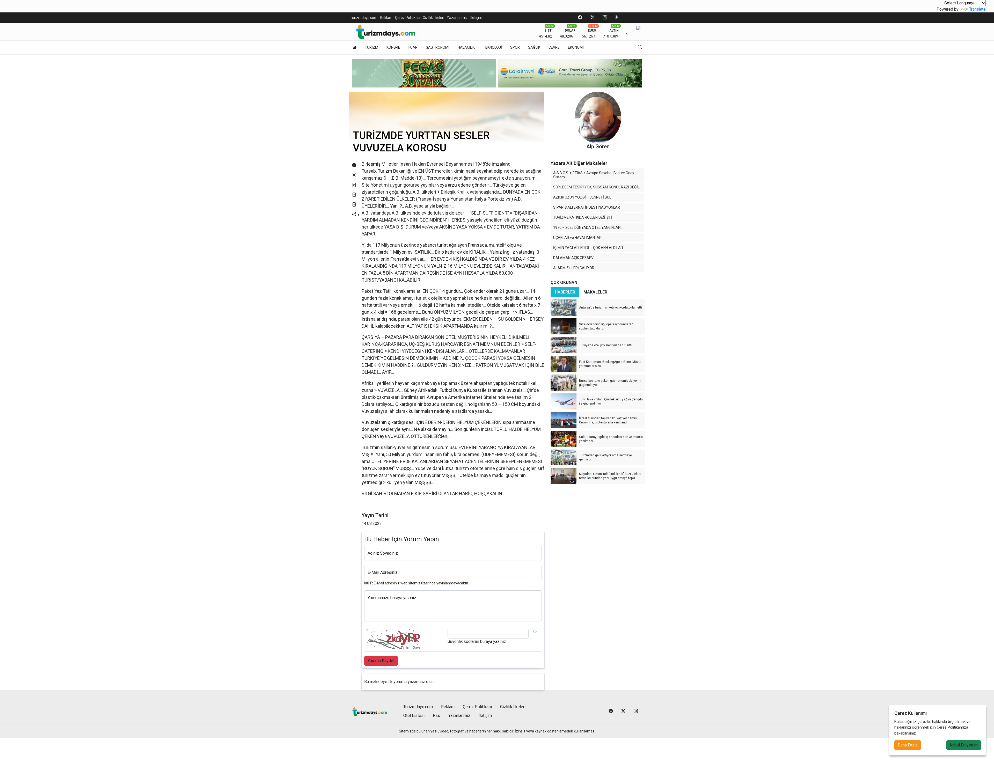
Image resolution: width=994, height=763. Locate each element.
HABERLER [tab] (565, 292)
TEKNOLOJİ (492, 47)
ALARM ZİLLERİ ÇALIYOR (573, 268)
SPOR (515, 47)
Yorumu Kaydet (381, 660)
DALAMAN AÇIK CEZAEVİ (574, 258)
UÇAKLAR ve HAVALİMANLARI (577, 238)
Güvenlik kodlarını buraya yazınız (477, 641)
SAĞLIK (534, 47)
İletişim (476, 18)
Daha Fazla (908, 745)
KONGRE (393, 47)
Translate (977, 9)
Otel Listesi (414, 715)
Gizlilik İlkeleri (433, 18)
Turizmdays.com (363, 18)
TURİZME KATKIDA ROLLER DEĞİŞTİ (582, 217)
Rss (436, 715)
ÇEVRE (554, 47)
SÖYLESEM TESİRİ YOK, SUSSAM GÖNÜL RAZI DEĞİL (596, 187)
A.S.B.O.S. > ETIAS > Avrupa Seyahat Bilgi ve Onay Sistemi (593, 175)
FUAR (413, 47)
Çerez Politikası (407, 18)
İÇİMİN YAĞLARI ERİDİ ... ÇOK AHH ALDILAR (588, 248)
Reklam (386, 18)
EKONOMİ (576, 47)
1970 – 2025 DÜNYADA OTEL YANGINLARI (587, 227)
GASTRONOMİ (437, 47)
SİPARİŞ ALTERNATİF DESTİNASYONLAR (586, 207)
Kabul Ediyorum (964, 745)
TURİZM (371, 47)
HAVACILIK (466, 47)
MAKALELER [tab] (595, 292)
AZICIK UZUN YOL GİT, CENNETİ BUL (582, 197)
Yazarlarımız (457, 18)
